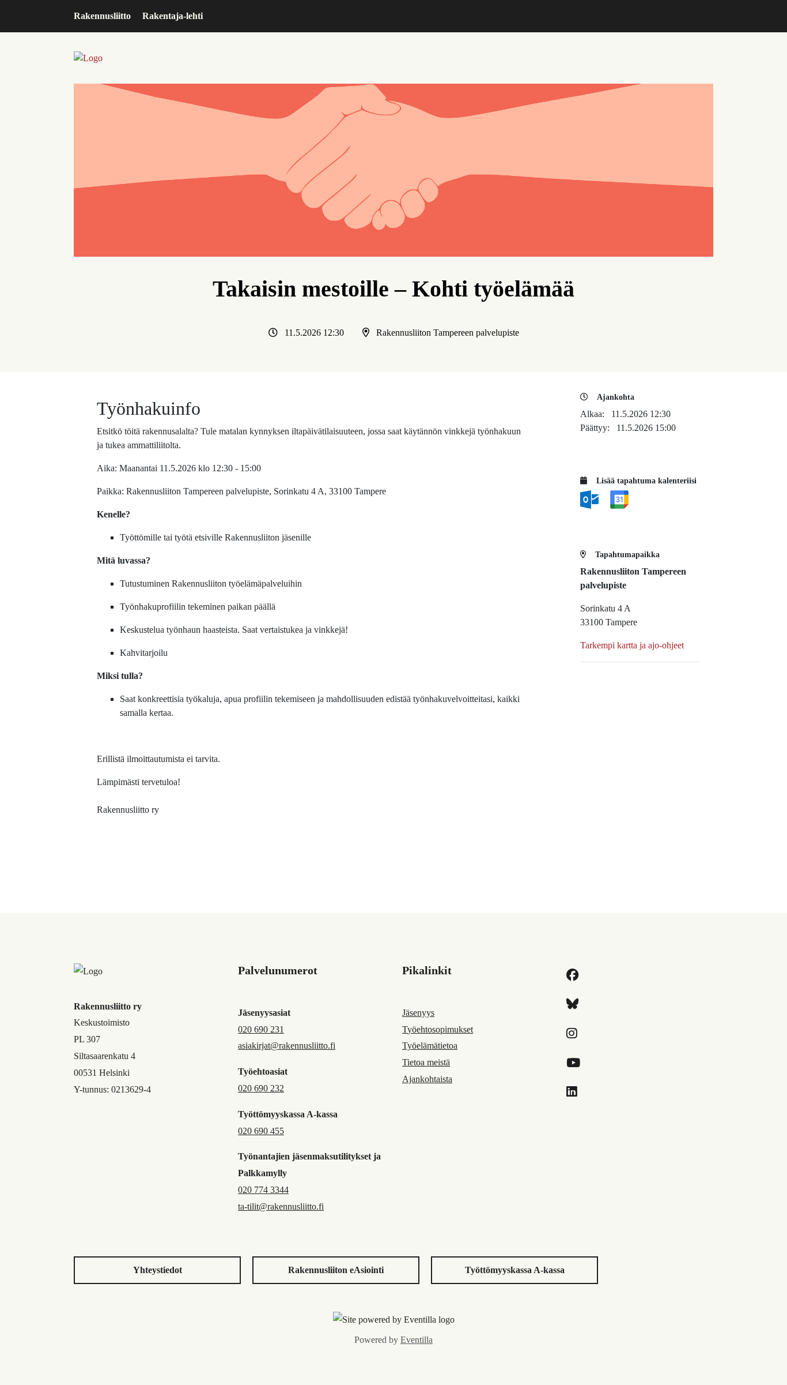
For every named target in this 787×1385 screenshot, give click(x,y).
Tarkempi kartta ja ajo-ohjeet (632, 645)
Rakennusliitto (102, 16)
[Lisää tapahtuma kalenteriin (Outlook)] (590, 499)
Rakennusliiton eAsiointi (336, 1270)
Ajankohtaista (427, 1079)
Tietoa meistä (426, 1062)
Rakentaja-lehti (172, 16)
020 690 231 (261, 1029)
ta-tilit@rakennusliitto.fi (281, 1206)
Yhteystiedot (157, 1270)
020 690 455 (261, 1131)
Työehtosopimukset (437, 1029)
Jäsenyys (418, 1013)
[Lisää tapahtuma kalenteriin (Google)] (619, 499)
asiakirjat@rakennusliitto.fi (286, 1045)
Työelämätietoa (429, 1045)
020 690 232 (261, 1088)
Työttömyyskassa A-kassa (515, 1270)
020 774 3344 (263, 1190)
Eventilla (416, 1340)
